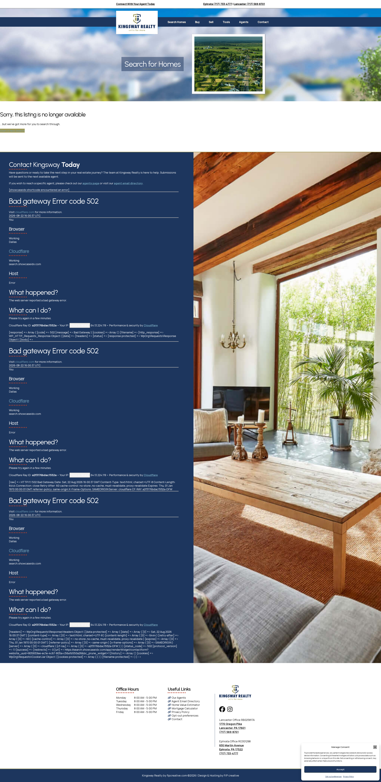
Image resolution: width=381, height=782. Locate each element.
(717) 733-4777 (228, 753)
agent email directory (128, 183)
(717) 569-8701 (229, 732)
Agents (243, 22)
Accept (340, 769)
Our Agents (178, 697)
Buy (197, 22)
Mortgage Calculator (184, 708)
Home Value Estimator (185, 705)
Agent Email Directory (185, 701)
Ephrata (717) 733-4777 (217, 4)
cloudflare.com (24, 212)
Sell (211, 22)
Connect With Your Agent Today (135, 4)
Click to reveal (80, 325)
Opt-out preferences (333, 776)
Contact (263, 22)
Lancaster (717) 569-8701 (249, 4)
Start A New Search (12, 130)
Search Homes (177, 22)
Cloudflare (19, 251)
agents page (90, 183)
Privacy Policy (348, 776)
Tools (226, 22)
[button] (375, 747)
